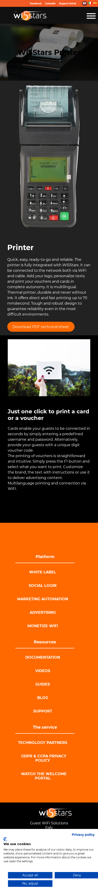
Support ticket (67, 3)
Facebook (36, 3)
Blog (42, 698)
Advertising (43, 612)
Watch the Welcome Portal (44, 776)
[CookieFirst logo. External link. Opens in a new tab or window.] (5, 839)
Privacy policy (83, 834)
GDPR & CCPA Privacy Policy (43, 758)
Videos (42, 671)
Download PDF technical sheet (41, 327)
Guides (42, 684)
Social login (43, 585)
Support (42, 711)
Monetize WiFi (42, 626)
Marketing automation (42, 599)
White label (42, 572)
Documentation (42, 657)
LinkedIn (50, 3)
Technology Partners (42, 742)
